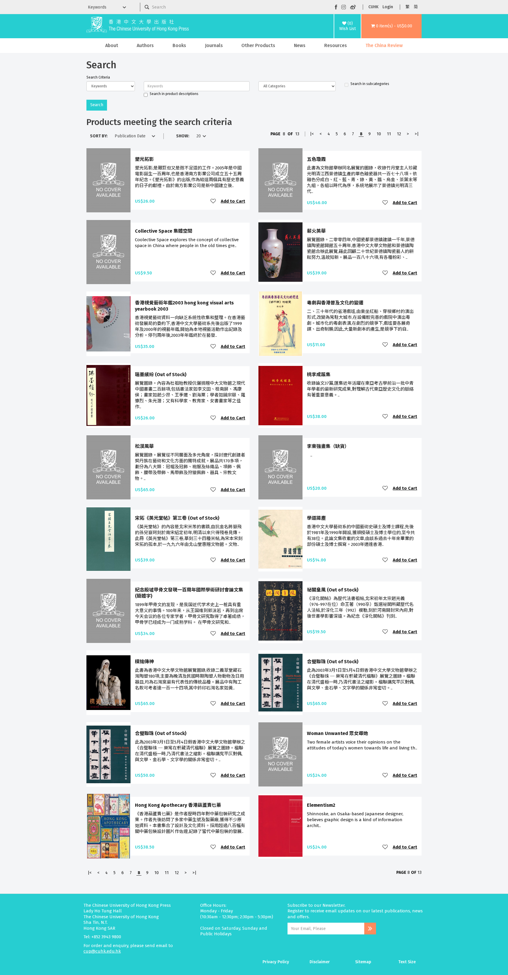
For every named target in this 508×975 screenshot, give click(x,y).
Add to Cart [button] (233, 201)
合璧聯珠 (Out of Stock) (332, 661)
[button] (391, 26)
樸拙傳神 (144, 661)
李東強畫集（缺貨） (328, 446)
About (111, 45)
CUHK (373, 6)
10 (379, 133)
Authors (145, 45)
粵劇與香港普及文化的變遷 (335, 303)
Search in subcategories (369, 84)
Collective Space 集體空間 (163, 231)
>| (417, 133)
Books (179, 45)
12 (399, 133)
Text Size (407, 961)
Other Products (258, 45)
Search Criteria (98, 77)
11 (389, 133)
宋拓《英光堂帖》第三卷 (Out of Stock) (177, 518)
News (299, 45)
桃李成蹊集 (318, 374)
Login (387, 6)
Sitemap (363, 961)
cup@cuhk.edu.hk (102, 951)
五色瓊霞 (316, 159)
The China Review (384, 45)
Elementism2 (321, 805)
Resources (335, 45)
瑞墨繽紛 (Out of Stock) (160, 374)
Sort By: (99, 136)
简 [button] (416, 6)
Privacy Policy (276, 961)
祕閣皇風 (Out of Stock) (332, 590)
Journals (214, 45)
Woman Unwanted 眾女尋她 (337, 733)
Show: (182, 136)
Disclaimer (320, 961)
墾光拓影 (144, 159)
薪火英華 (316, 231)
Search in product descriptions (174, 94)
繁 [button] (407, 6)
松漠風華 (144, 446)
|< (312, 133)
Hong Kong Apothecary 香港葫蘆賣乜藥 (178, 805)
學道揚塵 (316, 518)
